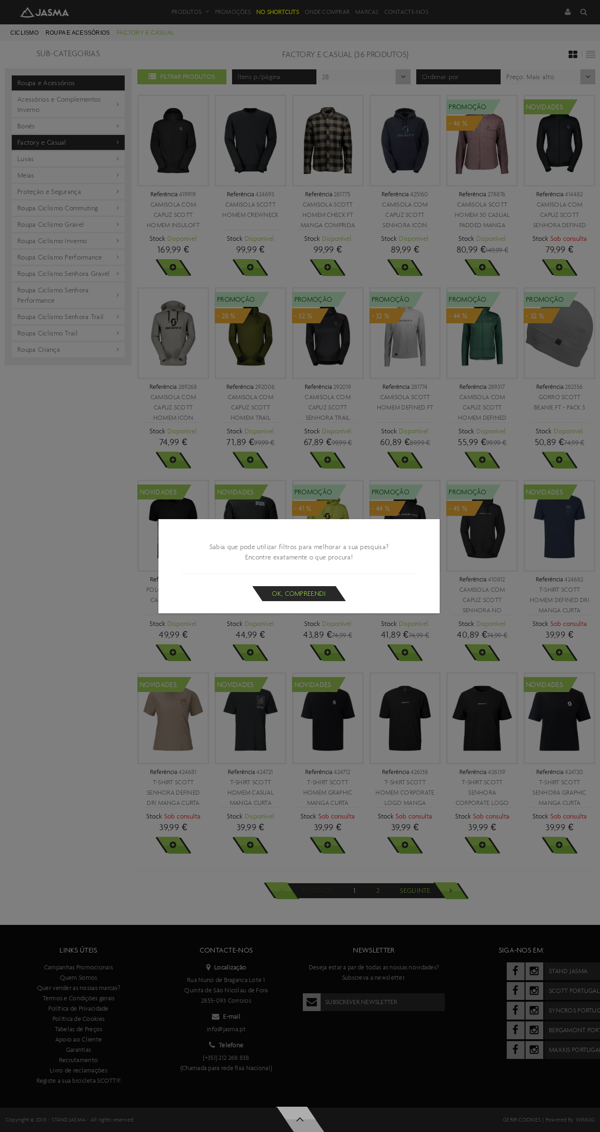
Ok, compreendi (299, 593)
